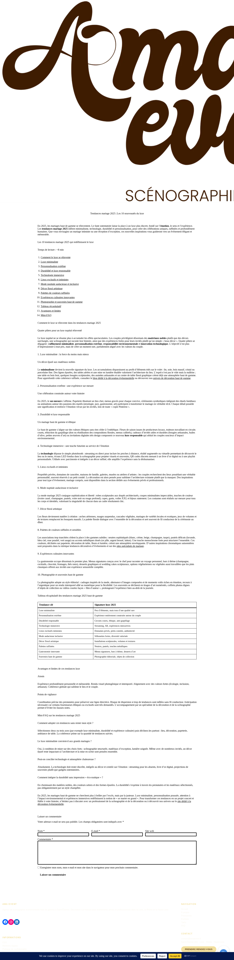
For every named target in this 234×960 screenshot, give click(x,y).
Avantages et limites (51, 310)
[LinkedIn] (17, 922)
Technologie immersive (52, 275)
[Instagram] (11, 922)
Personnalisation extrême (53, 266)
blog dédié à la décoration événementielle (113, 378)
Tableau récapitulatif (51, 306)
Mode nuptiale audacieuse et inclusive (60, 284)
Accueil (184, 909)
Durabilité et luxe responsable (56, 270)
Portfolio (185, 919)
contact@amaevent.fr (191, 938)
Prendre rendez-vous (199, 949)
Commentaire (45, 839)
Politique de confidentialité (14, 949)
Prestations (186, 916)
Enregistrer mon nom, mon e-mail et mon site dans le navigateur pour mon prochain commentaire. (89, 867)
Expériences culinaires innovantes (58, 297)
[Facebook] (5, 922)
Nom (41, 831)
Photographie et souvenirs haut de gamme (62, 301)
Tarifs (183, 922)
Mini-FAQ (46, 315)
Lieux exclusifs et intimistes (54, 279)
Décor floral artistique (52, 288)
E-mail (95, 831)
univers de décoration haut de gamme (172, 378)
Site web (149, 831)
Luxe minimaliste (49, 261)
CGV (4, 942)
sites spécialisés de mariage (130, 546)
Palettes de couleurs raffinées (55, 293)
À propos (185, 912)
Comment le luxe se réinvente (56, 257)
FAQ (183, 926)
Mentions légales (10, 946)
